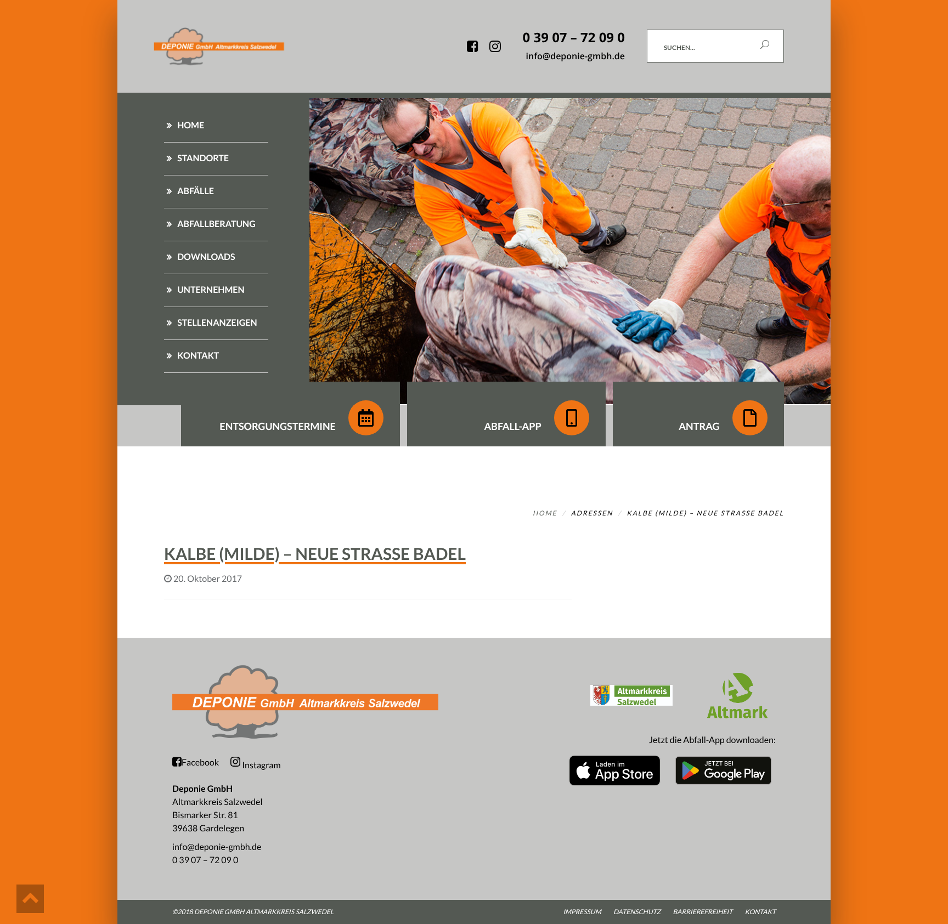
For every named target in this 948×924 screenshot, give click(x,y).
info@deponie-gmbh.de (216, 847)
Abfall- (512, 426)
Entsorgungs (277, 426)
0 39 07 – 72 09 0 (205, 860)
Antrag (700, 426)
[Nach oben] (30, 899)
